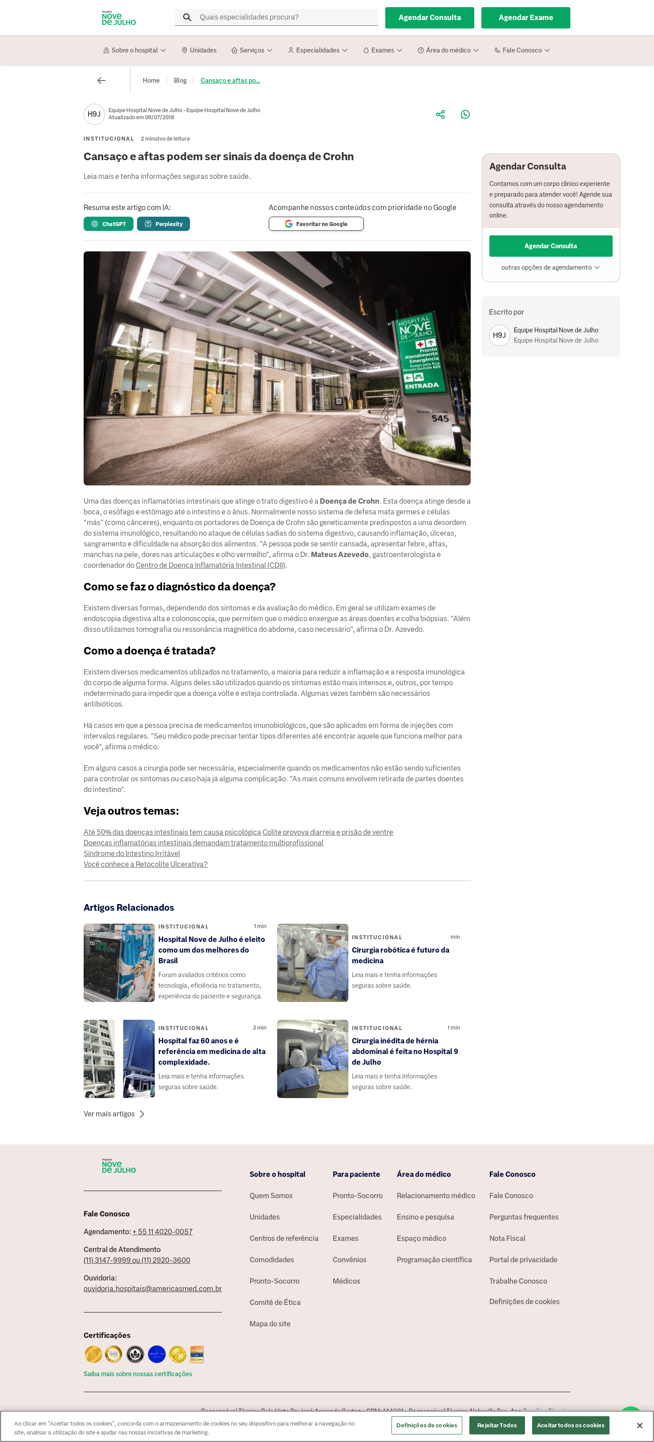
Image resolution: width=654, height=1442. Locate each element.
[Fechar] (640, 1425)
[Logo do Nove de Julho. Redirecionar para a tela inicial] (119, 18)
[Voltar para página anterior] (101, 80)
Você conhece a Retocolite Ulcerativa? (146, 864)
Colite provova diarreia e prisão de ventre (327, 832)
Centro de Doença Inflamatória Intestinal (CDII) (210, 565)
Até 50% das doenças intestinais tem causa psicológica (172, 832)
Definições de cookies (524, 1301)
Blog (180, 80)
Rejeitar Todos (497, 1425)
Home (151, 80)
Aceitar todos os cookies (571, 1425)
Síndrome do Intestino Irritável (132, 853)
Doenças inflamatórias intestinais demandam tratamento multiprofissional (203, 843)
